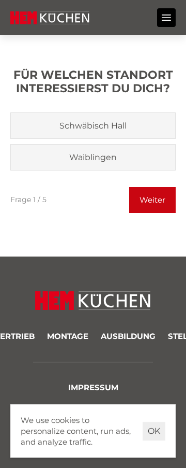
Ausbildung (128, 336)
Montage (67, 336)
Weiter (152, 200)
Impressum (93, 387)
